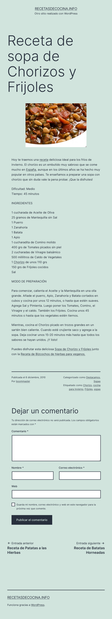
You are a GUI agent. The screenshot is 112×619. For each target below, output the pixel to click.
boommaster (23, 381)
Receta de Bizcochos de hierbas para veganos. (53, 354)
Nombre (18, 467)
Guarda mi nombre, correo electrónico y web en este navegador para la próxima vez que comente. (56, 506)
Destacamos (93, 377)
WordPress (37, 604)
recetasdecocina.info (56, 9)
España (31, 169)
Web (14, 486)
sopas (97, 389)
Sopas (97, 381)
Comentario (20, 431)
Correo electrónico (71, 467)
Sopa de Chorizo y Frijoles (73, 349)
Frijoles (89, 389)
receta (44, 159)
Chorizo (19, 262)
